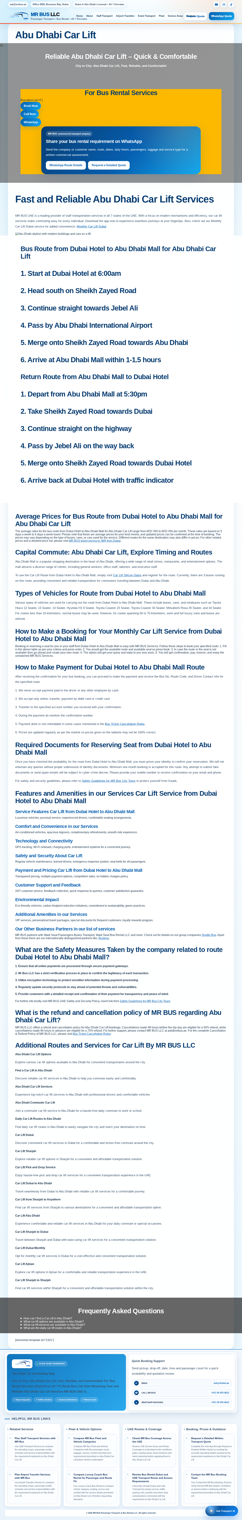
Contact (190, 16)
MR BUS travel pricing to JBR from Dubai (95, 540)
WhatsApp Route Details (65, 165)
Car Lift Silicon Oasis (127, 575)
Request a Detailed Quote (109, 165)
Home (79, 16)
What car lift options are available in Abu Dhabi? (54, 1321)
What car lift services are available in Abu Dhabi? (54, 1324)
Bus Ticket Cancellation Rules (125, 724)
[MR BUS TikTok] (231, 4)
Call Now (30, 114)
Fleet (161, 16)
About (89, 16)
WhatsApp (31, 122)
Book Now (31, 105)
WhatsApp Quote (221, 16)
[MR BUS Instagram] (224, 4)
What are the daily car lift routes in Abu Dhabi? (52, 1327)
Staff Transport (104, 16)
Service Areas (175, 16)
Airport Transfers (125, 16)
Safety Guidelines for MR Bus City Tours (109, 781)
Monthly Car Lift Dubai (91, 226)
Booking (104, 938)
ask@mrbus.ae (18, 4)
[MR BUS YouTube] (216, 4)
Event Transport (146, 16)
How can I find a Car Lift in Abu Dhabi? (48, 1318)
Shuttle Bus (209, 934)
